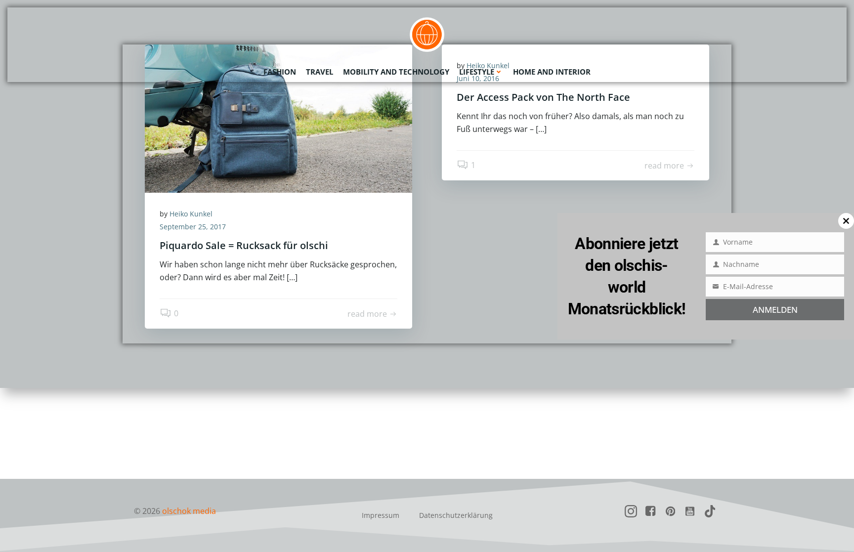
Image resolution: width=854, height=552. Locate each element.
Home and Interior (552, 72)
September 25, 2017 (193, 226)
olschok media (189, 511)
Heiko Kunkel (191, 213)
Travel (319, 72)
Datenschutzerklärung (456, 515)
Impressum (380, 515)
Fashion (279, 72)
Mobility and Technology (396, 72)
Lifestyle (476, 72)
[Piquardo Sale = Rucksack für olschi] (278, 117)
